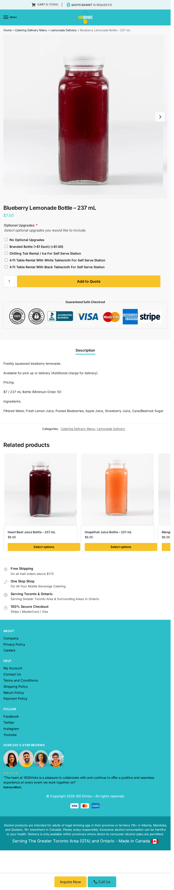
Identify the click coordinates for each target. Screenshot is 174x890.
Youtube (10, 735)
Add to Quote (88, 281)
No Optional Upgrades (26, 240)
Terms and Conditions (20, 680)
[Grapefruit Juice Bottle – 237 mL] (117, 489)
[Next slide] (160, 117)
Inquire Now (70, 882)
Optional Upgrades (20, 225)
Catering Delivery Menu (31, 30)
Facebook (11, 716)
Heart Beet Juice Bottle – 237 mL (32, 532)
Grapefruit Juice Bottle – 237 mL (108, 532)
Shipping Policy (15, 687)
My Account (12, 668)
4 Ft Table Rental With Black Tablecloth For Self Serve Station (57, 267)
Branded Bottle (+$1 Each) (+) (36, 246)
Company (11, 638)
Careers (9, 650)
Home (7, 30)
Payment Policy (15, 699)
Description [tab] (85, 350)
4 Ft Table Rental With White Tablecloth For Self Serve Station (57, 260)
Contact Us (12, 674)
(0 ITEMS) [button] (47, 4)
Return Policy (13, 693)
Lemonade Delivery (64, 30)
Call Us (104, 882)
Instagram (11, 729)
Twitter (8, 723)
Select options (44, 547)
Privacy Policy (14, 644)
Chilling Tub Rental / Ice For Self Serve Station (45, 253)
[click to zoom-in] (85, 117)
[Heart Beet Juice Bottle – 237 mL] (40, 489)
